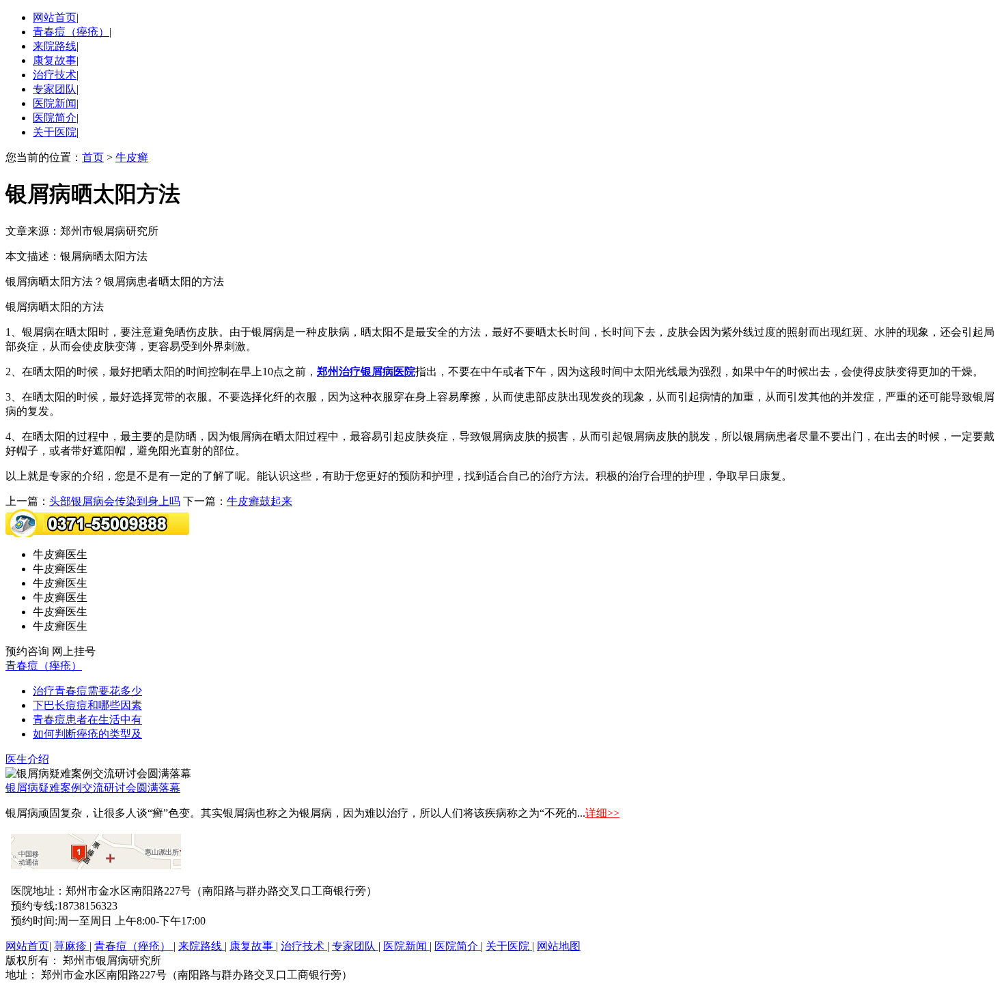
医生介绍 (27, 759)
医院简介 (54, 118)
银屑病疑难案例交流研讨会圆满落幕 (92, 788)
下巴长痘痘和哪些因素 (87, 705)
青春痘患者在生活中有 (87, 719)
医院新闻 (54, 103)
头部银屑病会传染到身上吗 (114, 501)
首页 (93, 157)
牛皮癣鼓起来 (259, 501)
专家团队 (54, 89)
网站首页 (54, 17)
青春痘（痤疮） (71, 32)
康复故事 (54, 60)
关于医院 (54, 132)
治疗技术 (54, 75)
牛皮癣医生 (60, 554)
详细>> (602, 813)
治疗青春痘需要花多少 (87, 691)
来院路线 (54, 46)
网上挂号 (74, 651)
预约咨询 (27, 651)
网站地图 (559, 946)
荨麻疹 (71, 946)
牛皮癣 (131, 157)
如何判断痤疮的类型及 (87, 734)
